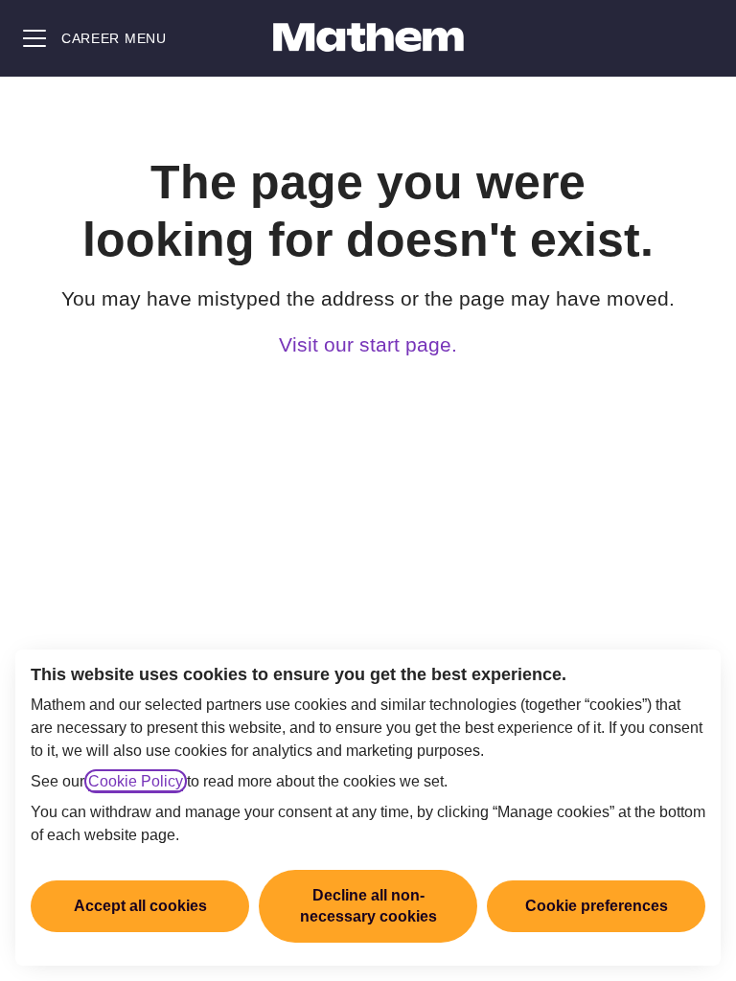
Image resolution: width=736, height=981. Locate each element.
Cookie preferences (596, 906)
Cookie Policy (135, 781)
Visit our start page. (368, 344)
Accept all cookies (140, 906)
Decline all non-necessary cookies (368, 905)
